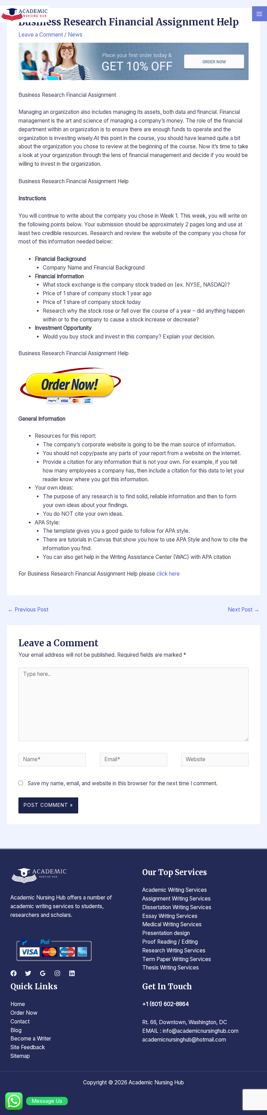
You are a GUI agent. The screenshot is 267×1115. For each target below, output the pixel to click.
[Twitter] (28, 973)
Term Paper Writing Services (176, 959)
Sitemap (20, 1056)
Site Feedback (27, 1047)
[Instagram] (57, 973)
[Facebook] (13, 973)
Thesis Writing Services (170, 967)
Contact (20, 1021)
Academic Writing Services (174, 890)
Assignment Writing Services (176, 898)
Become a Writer (30, 1038)
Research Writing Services (173, 950)
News (75, 34)
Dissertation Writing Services (176, 907)
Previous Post (28, 609)
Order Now (24, 1012)
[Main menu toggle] (259, 13)
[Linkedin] (72, 973)
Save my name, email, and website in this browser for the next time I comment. (123, 783)
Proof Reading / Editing (170, 941)
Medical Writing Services (172, 924)
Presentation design (166, 933)
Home (17, 1004)
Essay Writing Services (169, 916)
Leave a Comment (40, 34)
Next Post (243, 609)
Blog (16, 1030)
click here (168, 573)
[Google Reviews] (43, 973)
